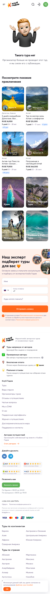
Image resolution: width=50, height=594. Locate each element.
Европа (5, 531)
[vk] (4, 456)
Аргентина (7, 577)
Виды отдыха (8, 389)
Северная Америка (11, 544)
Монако (29, 563)
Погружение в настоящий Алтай (34, 162)
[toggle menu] (4, 4)
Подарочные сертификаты (14, 415)
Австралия (7, 559)
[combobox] (6, 290)
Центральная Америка (36, 535)
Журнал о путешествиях (13, 419)
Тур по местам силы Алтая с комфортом (35, 117)
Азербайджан (8, 568)
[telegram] (10, 456)
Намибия (30, 577)
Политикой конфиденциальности (27, 320)
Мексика (30, 559)
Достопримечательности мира (16, 423)
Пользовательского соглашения (31, 315)
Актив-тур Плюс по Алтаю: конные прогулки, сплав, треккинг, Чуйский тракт (13, 162)
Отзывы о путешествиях (13, 398)
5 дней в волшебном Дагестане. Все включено (11, 117)
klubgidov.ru (6, 512)
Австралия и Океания (36, 531)
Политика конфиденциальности (20, 504)
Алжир (5, 572)
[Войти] (39, 4)
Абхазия (6, 555)
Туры (4, 385)
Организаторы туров (11, 394)
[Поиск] (33, 4)
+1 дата (44, 124)
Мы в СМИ (7, 406)
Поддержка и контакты (12, 427)
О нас (4, 411)
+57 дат (5, 127)
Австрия (6, 563)
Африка (5, 540)
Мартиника (31, 555)
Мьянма (29, 572)
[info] (42, 357)
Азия (4, 535)
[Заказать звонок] (45, 4)
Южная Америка (33, 540)
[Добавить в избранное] (21, 89)
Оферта (4, 504)
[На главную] (13, 4)
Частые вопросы (9, 402)
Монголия (30, 568)
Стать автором (10, 444)
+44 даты (6, 173)
